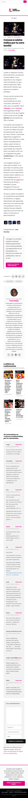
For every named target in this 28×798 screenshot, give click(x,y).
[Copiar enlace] (23, 276)
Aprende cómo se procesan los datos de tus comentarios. (13, 751)
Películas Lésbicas (7, 401)
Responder (19, 444)
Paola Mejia (14, 301)
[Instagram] (12, 354)
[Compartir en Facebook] (16, 276)
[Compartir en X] (13, 276)
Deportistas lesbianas (19, 372)
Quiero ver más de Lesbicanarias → (13, 264)
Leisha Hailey (9, 281)
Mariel (8, 527)
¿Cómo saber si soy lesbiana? (14, 790)
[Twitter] (8, 354)
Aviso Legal (5, 792)
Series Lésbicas (8, 372)
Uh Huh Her (19, 281)
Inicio (5, 37)
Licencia (11, 792)
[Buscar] (25, 1)
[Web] (19, 354)
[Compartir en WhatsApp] (19, 276)
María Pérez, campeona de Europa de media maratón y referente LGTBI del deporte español (19, 387)
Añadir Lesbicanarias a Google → (14, 783)
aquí (18, 180)
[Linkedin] (15, 354)
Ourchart (18, 108)
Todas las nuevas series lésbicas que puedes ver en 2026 (19, 413)
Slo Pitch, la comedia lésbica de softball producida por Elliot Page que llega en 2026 (8, 386)
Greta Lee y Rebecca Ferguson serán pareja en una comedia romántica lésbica (8, 415)
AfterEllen (7, 108)
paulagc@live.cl (10, 601)
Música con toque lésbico (13, 33)
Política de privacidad (20, 792)
